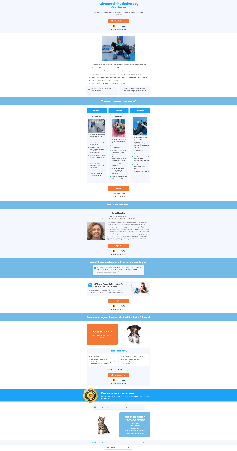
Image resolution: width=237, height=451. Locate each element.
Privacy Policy (142, 442)
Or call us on (119, 29)
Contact (148, 442)
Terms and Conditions (132, 442)
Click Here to (118, 21)
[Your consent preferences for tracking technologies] (1, 338)
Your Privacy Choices (122, 447)
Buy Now (118, 188)
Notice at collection (110, 447)
